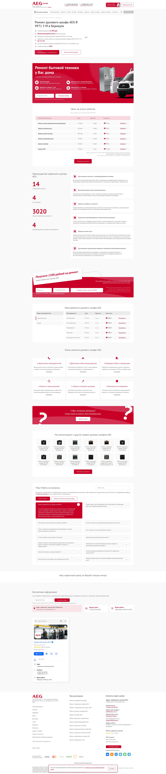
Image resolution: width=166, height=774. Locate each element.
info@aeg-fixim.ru (111, 716)
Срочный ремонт (54, 12)
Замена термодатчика (45, 128)
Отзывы (74, 12)
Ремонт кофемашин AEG (77, 740)
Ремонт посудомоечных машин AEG (81, 707)
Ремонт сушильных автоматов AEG (80, 733)
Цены (62, 12)
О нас (68, 12)
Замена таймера (43, 144)
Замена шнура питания (45, 133)
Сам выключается (71, 323)
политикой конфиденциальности (57, 293)
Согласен (111, 768)
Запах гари (70, 332)
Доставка (80, 12)
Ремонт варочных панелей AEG (79, 718)
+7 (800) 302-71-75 (87, 4)
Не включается (71, 318)
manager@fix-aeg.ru (112, 720)
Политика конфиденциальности (83, 763)
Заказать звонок (83, 419)
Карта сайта (36, 748)
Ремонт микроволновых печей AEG (80, 729)
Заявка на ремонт (106, 12)
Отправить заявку (63, 96)
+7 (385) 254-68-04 (72, 4)
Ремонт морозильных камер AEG (80, 736)
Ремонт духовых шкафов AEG (79, 711)
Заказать (122, 123)
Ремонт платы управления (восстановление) (52, 123)
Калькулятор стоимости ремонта (42, 737)
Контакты (115, 12)
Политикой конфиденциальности (68, 603)
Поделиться (107, 754)
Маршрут (40, 653)
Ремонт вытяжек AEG (76, 715)
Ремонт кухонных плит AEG (78, 725)
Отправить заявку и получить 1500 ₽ (87, 290)
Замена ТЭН (41, 149)
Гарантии (86, 12)
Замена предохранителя (45, 139)
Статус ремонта (128, 12)
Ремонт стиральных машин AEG (79, 704)
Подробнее (49, 371)
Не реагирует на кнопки (73, 337)
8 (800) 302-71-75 (111, 711)
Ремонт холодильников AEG (78, 700)
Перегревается (71, 328)
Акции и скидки (95, 12)
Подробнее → (122, 318)
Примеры (35, 712)
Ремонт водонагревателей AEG (79, 722)
